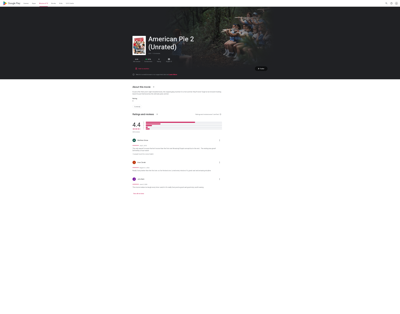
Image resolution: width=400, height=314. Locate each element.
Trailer (260, 68)
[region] (169, 60)
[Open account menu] (396, 3)
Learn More (173, 74)
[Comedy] (137, 106)
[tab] (26, 3)
